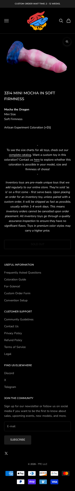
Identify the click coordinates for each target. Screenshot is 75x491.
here (37, 160)
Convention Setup (16, 300)
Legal (7, 354)
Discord (9, 373)
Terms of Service (15, 347)
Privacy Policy (13, 333)
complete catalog (20, 155)
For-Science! (12, 286)
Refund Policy (13, 340)
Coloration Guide (15, 279)
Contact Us (11, 326)
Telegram (10, 387)
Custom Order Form (17, 293)
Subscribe (17, 440)
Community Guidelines (19, 319)
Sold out (37, 244)
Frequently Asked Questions (22, 273)
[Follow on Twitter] (6, 453)
